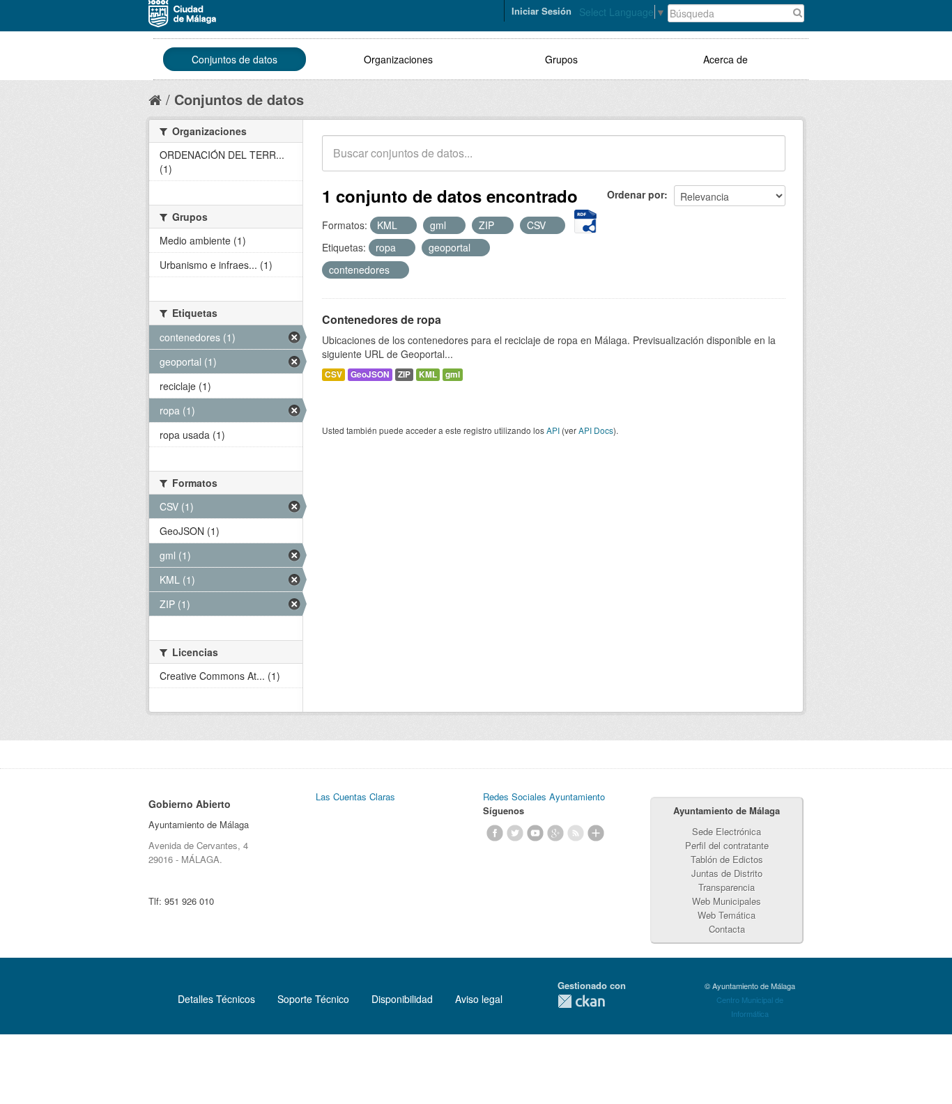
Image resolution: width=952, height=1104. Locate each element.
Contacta (727, 928)
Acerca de (725, 59)
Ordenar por (635, 194)
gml (452, 374)
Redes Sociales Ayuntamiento (544, 796)
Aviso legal (478, 999)
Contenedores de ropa (381, 319)
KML (428, 374)
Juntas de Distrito (726, 873)
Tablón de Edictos (727, 859)
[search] (765, 160)
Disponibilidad (402, 999)
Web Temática (726, 915)
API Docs (595, 430)
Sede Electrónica (726, 831)
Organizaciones (398, 59)
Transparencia (726, 887)
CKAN (581, 1001)
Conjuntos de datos (234, 59)
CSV (333, 374)
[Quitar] (405, 225)
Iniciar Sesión (541, 10)
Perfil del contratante (727, 845)
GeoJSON (370, 374)
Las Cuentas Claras (355, 796)
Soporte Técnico (313, 999)
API (553, 430)
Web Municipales (726, 901)
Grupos (561, 59)
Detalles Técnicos (216, 999)
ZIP (404, 374)
